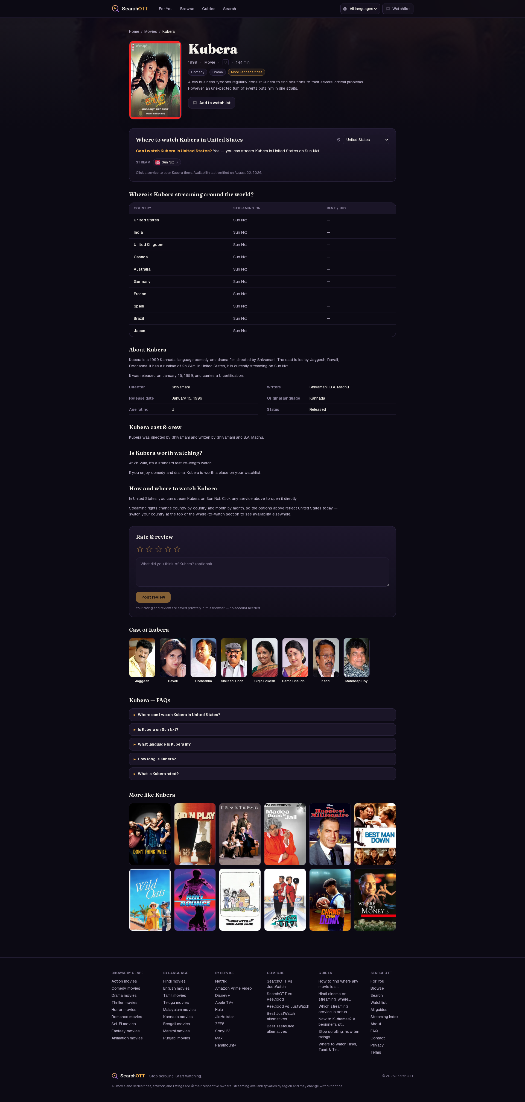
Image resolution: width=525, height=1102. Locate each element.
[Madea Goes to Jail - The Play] (285, 834)
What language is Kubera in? (162, 744)
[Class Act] (195, 834)
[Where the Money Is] (375, 900)
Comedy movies (126, 988)
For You (166, 8)
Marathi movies (176, 1030)
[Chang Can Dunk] (330, 900)
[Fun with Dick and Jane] (240, 900)
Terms (376, 1052)
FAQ (374, 1030)
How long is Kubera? (155, 759)
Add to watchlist (215, 102)
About (376, 1023)
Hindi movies (174, 981)
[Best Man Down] (375, 834)
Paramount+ (225, 1045)
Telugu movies (176, 1002)
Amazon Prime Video (233, 988)
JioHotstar (224, 1016)
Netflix (221, 981)
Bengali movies (176, 1023)
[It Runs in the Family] (240, 834)
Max (219, 1038)
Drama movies (124, 995)
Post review (153, 597)
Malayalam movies (179, 1009)
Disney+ (222, 995)
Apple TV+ (224, 1002)
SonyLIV (222, 1030)
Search (229, 8)
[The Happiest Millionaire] (330, 834)
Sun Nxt (168, 162)
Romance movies (127, 1016)
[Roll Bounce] (195, 900)
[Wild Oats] (150, 900)
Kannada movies (178, 1016)
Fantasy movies (126, 1030)
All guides (379, 1009)
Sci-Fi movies (124, 1023)
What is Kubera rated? (156, 773)
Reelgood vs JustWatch (288, 1006)
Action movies (124, 981)
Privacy (377, 1045)
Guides (208, 8)
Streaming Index (384, 1016)
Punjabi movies (176, 1038)
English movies (176, 988)
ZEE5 (219, 1023)
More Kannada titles (246, 72)
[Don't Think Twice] (150, 834)
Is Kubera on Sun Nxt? (156, 729)
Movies (150, 31)
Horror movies (124, 1009)
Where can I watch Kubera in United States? (177, 714)
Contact (378, 1038)
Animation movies (127, 1038)
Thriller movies (125, 1002)
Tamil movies (174, 995)
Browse (187, 8)
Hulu (219, 1009)
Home (134, 31)
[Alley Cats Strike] (285, 900)
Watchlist (379, 1002)
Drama (217, 72)
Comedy (197, 72)
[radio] (140, 549)
